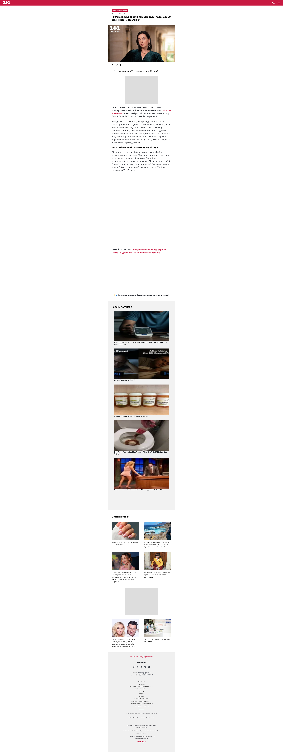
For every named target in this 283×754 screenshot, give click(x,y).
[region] (141, 90)
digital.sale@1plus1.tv (141, 733)
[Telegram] (117, 65)
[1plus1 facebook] (145, 667)
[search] (273, 2)
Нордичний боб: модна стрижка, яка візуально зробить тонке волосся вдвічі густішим (157, 575)
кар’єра (141, 691)
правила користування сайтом (141, 703)
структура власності (141, 698)
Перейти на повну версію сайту (141, 657)
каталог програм (141, 689)
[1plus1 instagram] (133, 667)
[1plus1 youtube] (149, 667)
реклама (142, 684)
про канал (141, 681)
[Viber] (121, 65)
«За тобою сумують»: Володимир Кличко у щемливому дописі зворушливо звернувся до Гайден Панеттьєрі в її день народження (123, 642)
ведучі (141, 693)
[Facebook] (112, 65)
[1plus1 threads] (137, 667)
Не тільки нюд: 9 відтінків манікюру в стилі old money (125, 543)
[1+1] (6, 2)
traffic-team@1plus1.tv (141, 738)
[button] (279, 3)
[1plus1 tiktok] (141, 667)
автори (141, 696)
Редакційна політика (141, 706)
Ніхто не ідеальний (120, 10)
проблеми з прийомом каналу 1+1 (141, 686)
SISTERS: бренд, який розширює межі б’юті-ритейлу (157, 640)
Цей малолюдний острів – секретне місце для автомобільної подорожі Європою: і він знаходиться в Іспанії (156, 544)
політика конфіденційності (141, 701)
